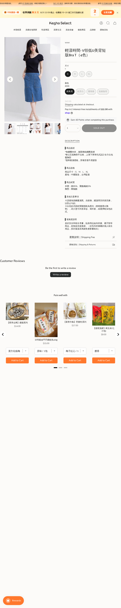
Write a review (60, 274)
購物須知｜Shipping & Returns (82, 244)
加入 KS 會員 (53, 3)
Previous (10, 79)
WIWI (67, 43)
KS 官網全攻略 (22, 3)
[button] (17, 30)
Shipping (69, 104)
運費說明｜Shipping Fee (82, 237)
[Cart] (114, 23)
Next (55, 79)
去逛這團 (108, 12)
